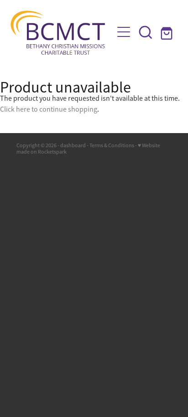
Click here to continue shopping (48, 109)
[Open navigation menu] (124, 32)
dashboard (73, 145)
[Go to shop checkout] (167, 32)
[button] (146, 32)
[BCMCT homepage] (61, 32)
